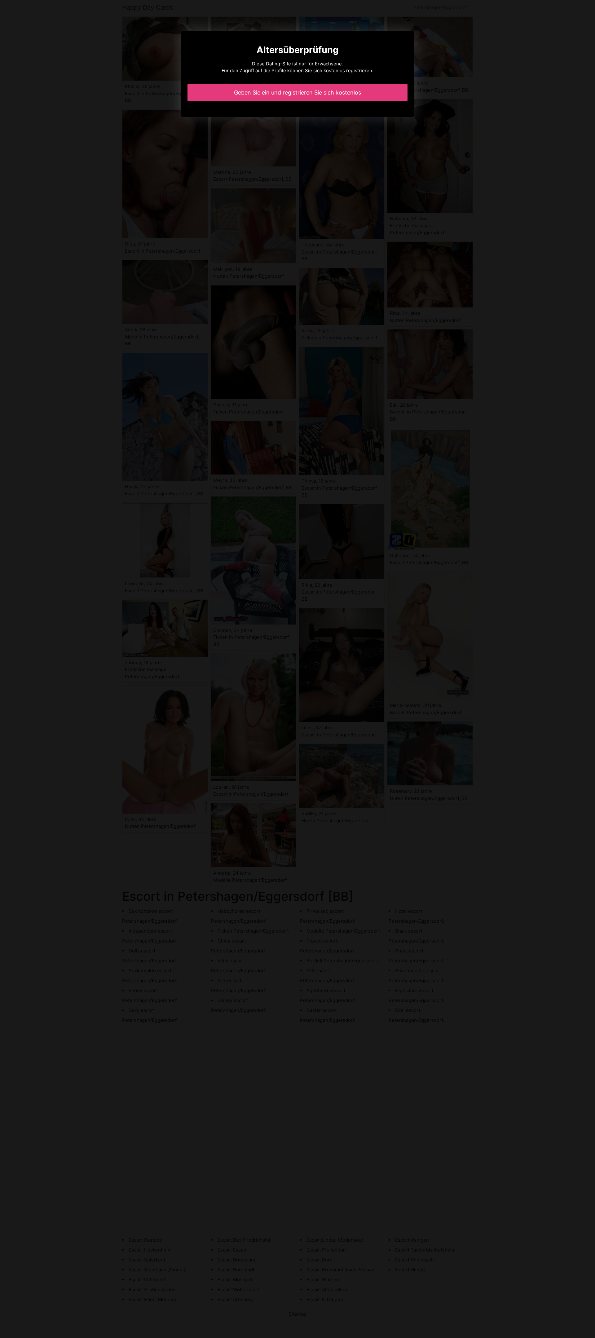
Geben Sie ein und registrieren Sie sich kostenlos (297, 92)
